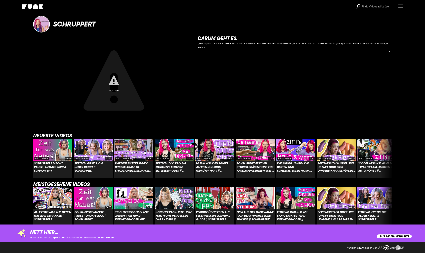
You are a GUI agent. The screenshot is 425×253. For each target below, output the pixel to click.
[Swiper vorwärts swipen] (386, 158)
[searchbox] (378, 6)
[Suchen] (358, 6)
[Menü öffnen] (400, 6)
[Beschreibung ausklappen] (389, 51)
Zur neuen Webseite (394, 236)
